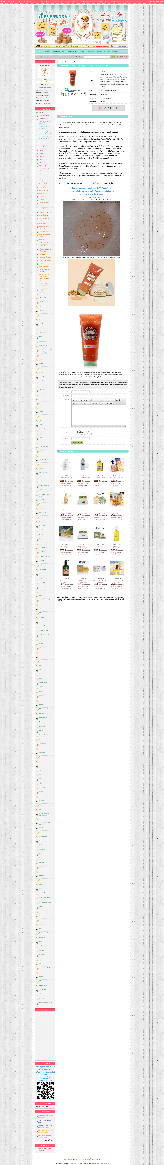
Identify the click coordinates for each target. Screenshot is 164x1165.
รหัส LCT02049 (66, 510)
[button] (73, 400)
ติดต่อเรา (99, 52)
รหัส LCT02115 (117, 579)
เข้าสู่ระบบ (160, 1)
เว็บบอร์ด (115, 52)
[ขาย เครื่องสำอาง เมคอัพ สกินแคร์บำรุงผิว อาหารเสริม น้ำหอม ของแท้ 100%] (81, 47)
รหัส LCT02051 (83, 544)
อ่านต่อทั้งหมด (49, 1140)
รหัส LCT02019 (66, 579)
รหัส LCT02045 (83, 475)
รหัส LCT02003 (100, 475)
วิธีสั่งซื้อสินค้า (72, 52)
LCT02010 (102, 71)
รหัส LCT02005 (100, 579)
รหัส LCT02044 (66, 475)
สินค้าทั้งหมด (56, 52)
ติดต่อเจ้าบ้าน (44, 84)
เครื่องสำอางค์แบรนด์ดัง (42, 1106)
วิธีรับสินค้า (82, 52)
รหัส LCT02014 (100, 544)
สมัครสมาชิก (153, 1)
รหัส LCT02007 (117, 544)
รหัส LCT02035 (117, 510)
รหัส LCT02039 (117, 475)
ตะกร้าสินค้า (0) (123, 56)
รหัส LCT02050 (83, 510)
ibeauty (45, 79)
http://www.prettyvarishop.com (47, 56)
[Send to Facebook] (71, 90)
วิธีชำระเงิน (90, 52)
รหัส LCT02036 (66, 544)
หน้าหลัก (3, 1)
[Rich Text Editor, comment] (99, 414)
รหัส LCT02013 (83, 579)
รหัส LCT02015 (100, 510)
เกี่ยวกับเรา (107, 52)
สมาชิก (64, 52)
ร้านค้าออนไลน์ (59, 1163)
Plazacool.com (82, 1163)
